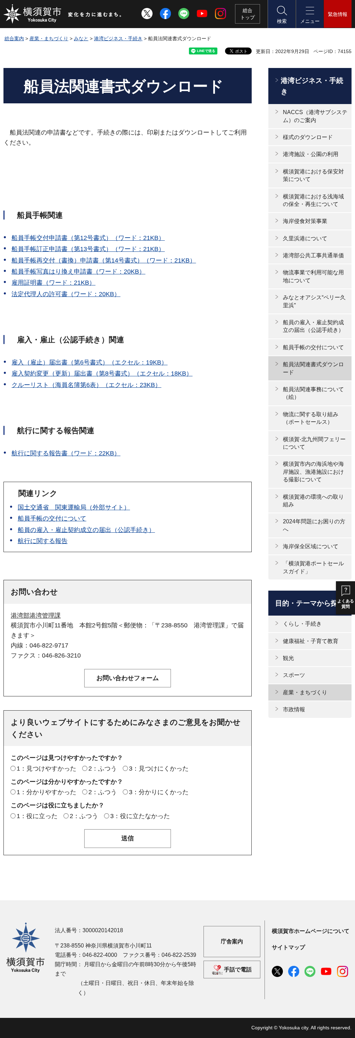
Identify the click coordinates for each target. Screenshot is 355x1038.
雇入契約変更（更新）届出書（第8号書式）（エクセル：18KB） (101, 373)
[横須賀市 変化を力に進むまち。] (62, 14)
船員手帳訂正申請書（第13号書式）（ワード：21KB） (88, 249)
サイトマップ (288, 947)
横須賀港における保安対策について (313, 175)
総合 (247, 14)
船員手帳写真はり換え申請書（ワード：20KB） (78, 271)
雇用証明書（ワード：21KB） (53, 282)
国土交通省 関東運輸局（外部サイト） (74, 507)
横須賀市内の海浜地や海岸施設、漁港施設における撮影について (313, 471)
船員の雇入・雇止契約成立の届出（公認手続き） (86, 529)
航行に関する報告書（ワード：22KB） (65, 453)
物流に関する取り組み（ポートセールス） (310, 418)
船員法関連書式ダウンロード (313, 368)
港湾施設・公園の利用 (310, 154)
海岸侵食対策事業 (305, 221)
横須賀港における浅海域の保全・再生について (313, 200)
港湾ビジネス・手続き (118, 38)
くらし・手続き (302, 624)
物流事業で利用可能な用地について (313, 276)
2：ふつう (102, 768)
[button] (281, 14)
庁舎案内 (232, 941)
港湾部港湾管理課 (36, 615)
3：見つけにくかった (159, 768)
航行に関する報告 (43, 541)
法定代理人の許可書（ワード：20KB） (65, 294)
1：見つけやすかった (46, 768)
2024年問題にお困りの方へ (314, 525)
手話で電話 (238, 969)
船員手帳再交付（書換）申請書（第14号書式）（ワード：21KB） (103, 260)
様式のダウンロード (308, 137)
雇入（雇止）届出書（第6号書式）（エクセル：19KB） (89, 362)
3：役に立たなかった (140, 816)
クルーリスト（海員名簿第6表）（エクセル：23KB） (86, 384)
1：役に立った (37, 816)
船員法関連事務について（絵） (313, 393)
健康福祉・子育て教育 (310, 641)
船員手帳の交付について (52, 518)
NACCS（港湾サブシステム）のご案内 (315, 116)
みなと (81, 38)
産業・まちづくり (48, 38)
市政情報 (294, 709)
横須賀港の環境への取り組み (313, 500)
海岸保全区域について (310, 546)
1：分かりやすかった (46, 792)
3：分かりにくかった (159, 792)
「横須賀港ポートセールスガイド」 (313, 567)
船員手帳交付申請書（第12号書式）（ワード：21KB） (88, 237)
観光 (288, 658)
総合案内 (14, 38)
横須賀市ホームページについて (310, 931)
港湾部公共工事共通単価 (313, 255)
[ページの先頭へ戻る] (342, 1025)
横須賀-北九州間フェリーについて (314, 443)
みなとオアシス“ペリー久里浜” (314, 301)
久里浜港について (305, 238)
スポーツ (294, 675)
